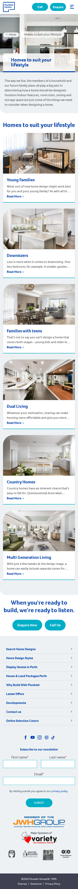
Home (12, 34)
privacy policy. (60, 791)
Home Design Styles (19, 658)
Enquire (58, 7)
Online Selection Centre (22, 721)
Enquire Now (27, 625)
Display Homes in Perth (21, 667)
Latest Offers (15, 694)
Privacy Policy (52, 883)
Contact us (13, 712)
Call (40, 7)
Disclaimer (36, 883)
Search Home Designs (21, 649)
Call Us (55, 625)
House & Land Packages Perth (26, 676)
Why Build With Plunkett (23, 685)
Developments (16, 703)
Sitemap (22, 883)
